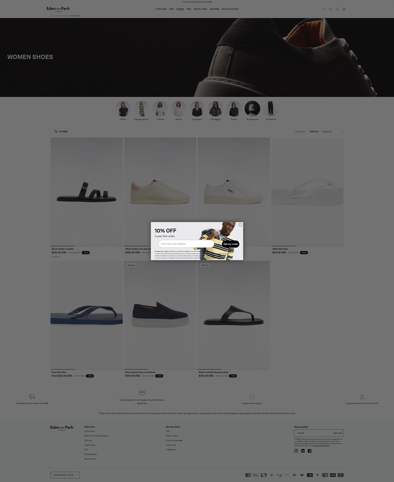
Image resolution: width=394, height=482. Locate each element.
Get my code (230, 244)
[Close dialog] (240, 224)
